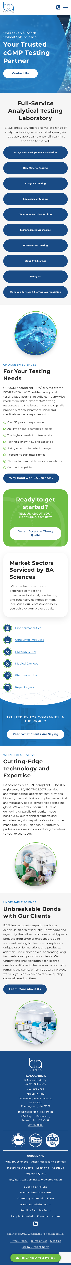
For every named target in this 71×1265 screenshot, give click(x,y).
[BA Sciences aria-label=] (35, 1064)
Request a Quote (35, 1173)
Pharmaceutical (26, 675)
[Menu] (65, 7)
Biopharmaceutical (28, 628)
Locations (42, 1167)
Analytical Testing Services (48, 1161)
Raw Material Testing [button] (35, 168)
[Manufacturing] (7, 651)
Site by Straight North (35, 1246)
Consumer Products (29, 639)
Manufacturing (25, 651)
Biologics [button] (35, 276)
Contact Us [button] (20, 73)
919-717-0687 (35, 1124)
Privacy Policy (18, 1240)
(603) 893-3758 (58, 7)
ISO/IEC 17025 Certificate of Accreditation (35, 1179)
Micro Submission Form (35, 1192)
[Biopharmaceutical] (7, 628)
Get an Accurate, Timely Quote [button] (35, 533)
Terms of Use (39, 1240)
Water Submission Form (35, 1204)
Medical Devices (26, 663)
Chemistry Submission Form (35, 1198)
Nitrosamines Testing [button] (35, 245)
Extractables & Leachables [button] (35, 230)
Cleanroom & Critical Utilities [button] (35, 214)
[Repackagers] (7, 687)
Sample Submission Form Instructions (35, 1216)
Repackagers (24, 687)
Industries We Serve (20, 1167)
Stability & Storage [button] (35, 261)
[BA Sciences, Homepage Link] (8, 7)
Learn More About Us (25, 989)
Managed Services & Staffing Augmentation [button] (35, 292)
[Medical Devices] (7, 663)
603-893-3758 (35, 1088)
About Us (58, 1167)
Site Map (55, 1240)
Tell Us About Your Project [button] (37, 1257)
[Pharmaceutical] (7, 675)
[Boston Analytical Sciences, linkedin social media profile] (35, 1224)
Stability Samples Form (35, 1210)
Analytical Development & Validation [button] (35, 152)
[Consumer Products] (7, 640)
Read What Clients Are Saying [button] (35, 734)
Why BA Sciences (16, 1161)
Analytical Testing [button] (35, 183)
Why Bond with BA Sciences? (31, 478)
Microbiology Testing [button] (35, 199)
